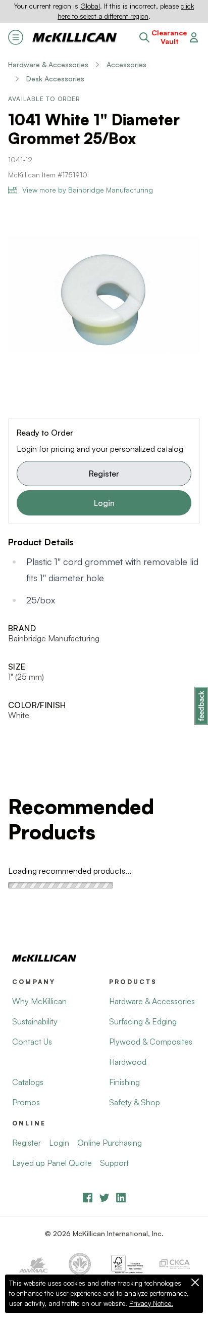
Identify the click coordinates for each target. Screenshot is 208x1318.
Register (104, 473)
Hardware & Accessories (48, 64)
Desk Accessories (55, 78)
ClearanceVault (169, 37)
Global (90, 6)
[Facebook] (87, 1197)
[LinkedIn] (121, 1197)
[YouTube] (104, 1197)
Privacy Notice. (151, 1303)
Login (104, 503)
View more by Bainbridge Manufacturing (87, 189)
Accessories (126, 64)
